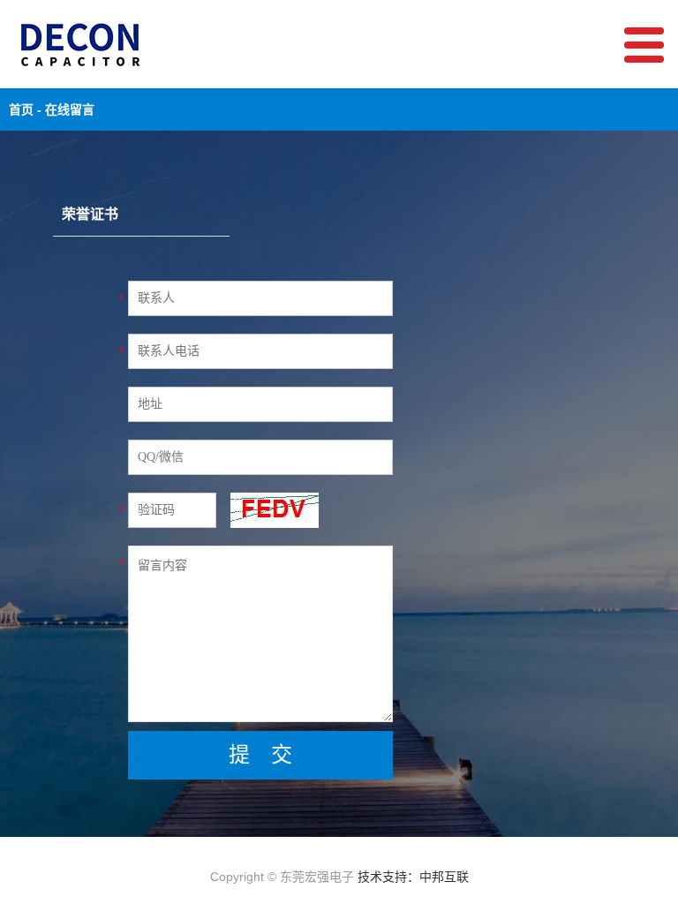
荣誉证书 (90, 214)
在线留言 (69, 109)
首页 (21, 109)
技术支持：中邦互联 (413, 877)
